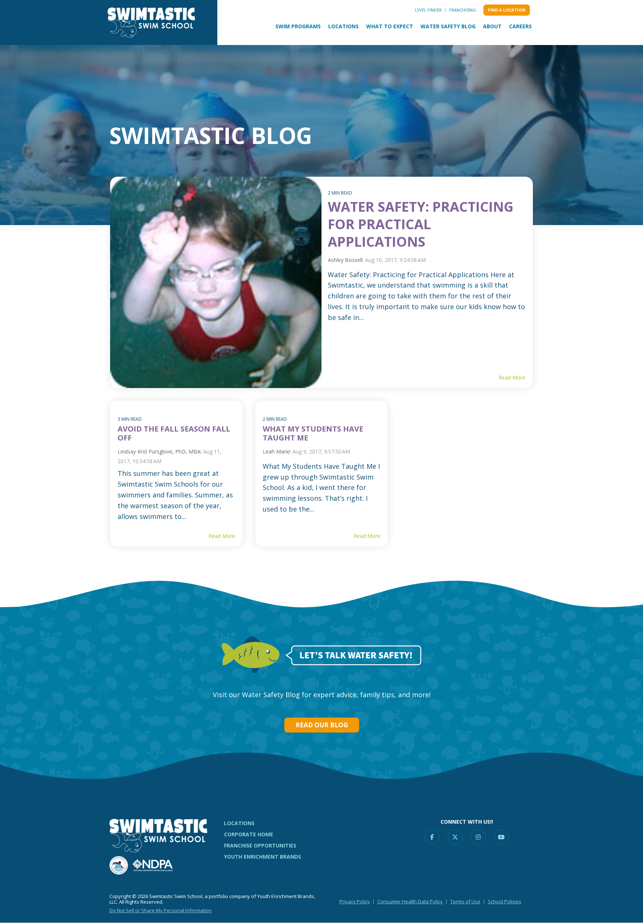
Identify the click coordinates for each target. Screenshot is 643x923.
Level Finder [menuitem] (428, 10)
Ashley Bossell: (346, 259)
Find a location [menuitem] (506, 10)
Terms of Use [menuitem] (465, 901)
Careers (520, 26)
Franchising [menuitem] (462, 10)
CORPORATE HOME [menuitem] (248, 834)
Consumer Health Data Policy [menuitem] (410, 901)
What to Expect (389, 26)
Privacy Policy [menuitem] (354, 901)
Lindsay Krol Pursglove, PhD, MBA (159, 451)
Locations (343, 26)
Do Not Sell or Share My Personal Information (160, 910)
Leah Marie (276, 451)
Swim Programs (298, 26)
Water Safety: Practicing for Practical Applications (421, 224)
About (492, 26)
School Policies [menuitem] (504, 901)
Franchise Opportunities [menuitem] (260, 845)
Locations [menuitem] (239, 823)
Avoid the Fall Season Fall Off (174, 433)
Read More (512, 378)
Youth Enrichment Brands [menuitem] (262, 856)
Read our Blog (321, 725)
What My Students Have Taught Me (313, 433)
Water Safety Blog (448, 26)
